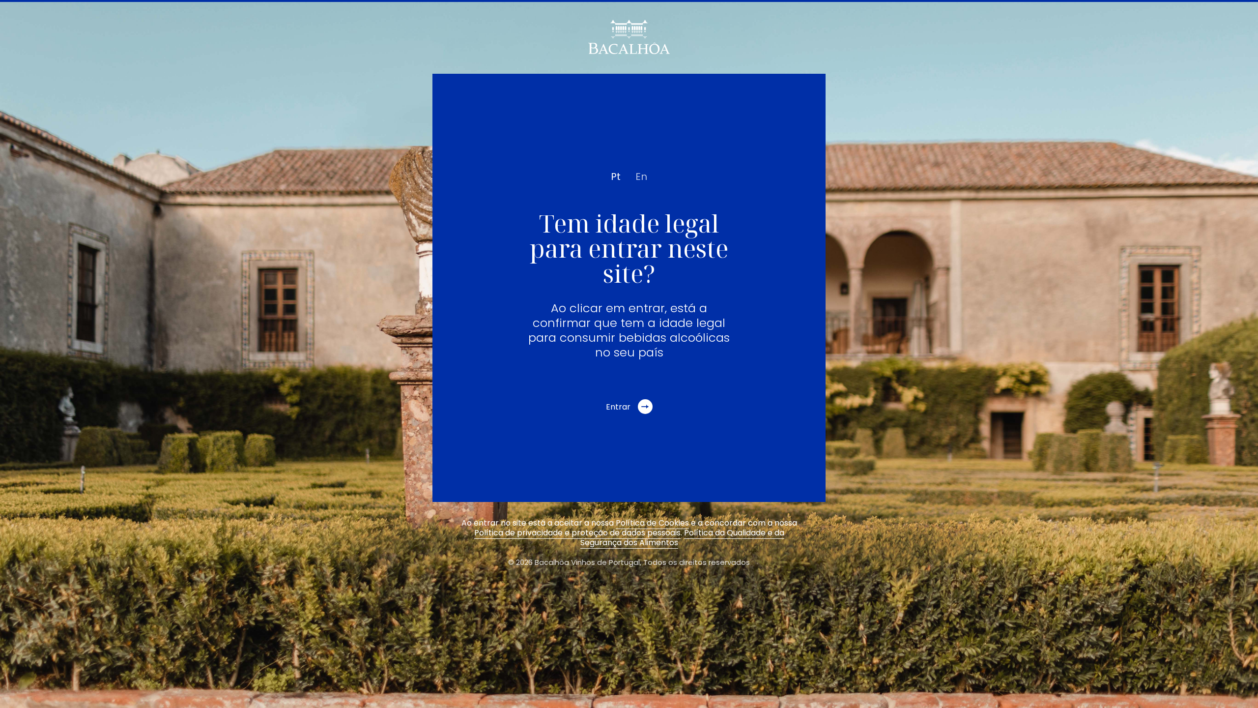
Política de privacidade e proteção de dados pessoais (577, 532)
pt (616, 176)
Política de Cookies (652, 523)
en (641, 176)
